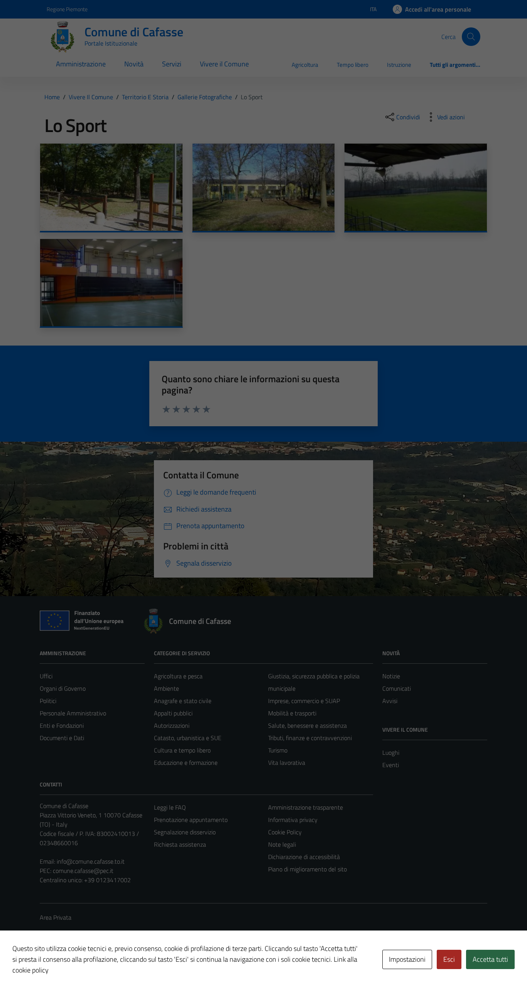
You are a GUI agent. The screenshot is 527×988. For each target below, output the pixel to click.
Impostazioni (407, 959)
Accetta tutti (490, 959)
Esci (449, 959)
